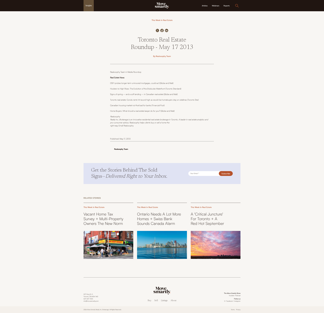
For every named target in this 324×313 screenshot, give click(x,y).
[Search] (236, 5)
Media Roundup (134, 72)
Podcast (237, 295)
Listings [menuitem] (164, 301)
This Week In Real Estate (162, 20)
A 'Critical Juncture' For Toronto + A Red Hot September (207, 219)
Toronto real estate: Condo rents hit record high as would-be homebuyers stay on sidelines (148, 100)
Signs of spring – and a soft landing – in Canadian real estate (136, 94)
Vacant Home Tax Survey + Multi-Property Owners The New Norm (103, 219)
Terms (233, 309)
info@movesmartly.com (91, 301)
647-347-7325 (88, 299)
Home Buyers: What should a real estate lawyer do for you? (135, 111)
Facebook (229, 301)
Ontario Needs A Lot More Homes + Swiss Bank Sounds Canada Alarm (159, 219)
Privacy (238, 309)
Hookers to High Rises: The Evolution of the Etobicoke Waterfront (137, 88)
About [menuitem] (173, 301)
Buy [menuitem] (149, 301)
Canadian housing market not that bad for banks (130, 105)
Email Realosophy (126, 125)
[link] (162, 5)
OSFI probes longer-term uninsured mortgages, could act (134, 83)
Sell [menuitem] (156, 301)
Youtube (231, 295)
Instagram (237, 301)
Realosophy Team (163, 56)
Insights (89, 5)
